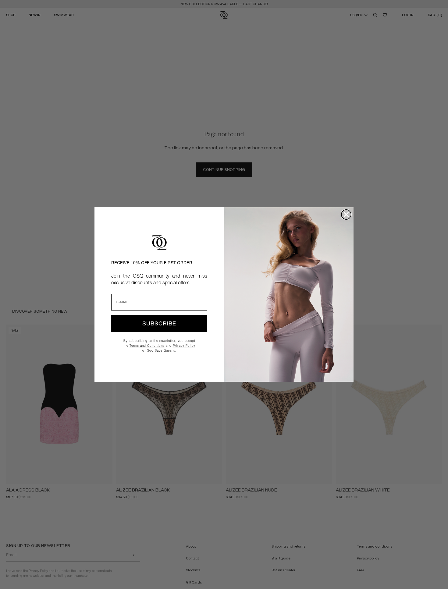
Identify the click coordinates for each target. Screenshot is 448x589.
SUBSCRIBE (159, 323)
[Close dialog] (346, 214)
